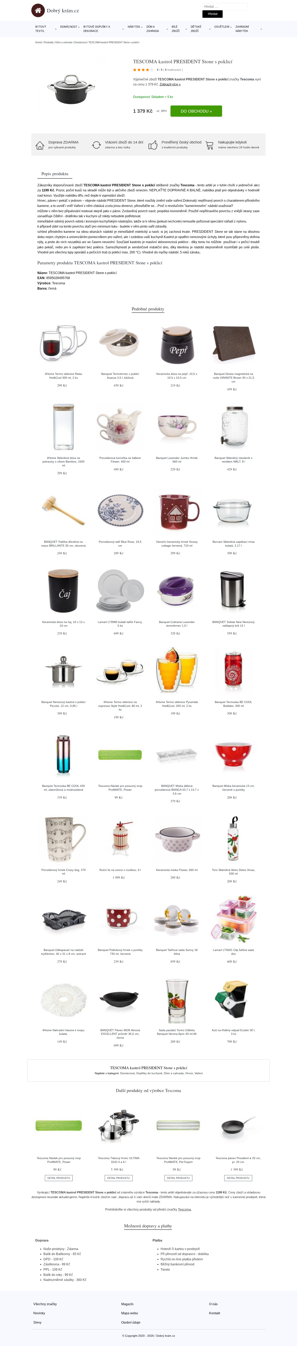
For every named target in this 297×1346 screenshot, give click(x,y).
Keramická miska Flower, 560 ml (177, 870)
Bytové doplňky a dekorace (96, 29)
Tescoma (247, 79)
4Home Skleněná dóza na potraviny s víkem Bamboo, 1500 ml (63, 461)
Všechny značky (45, 1304)
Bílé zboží (176, 29)
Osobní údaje (130, 1322)
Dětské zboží (196, 29)
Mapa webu (129, 1313)
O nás (213, 1304)
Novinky (39, 1313)
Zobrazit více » (170, 84)
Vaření (199, 1073)
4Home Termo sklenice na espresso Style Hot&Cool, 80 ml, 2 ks (120, 705)
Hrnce (189, 1073)
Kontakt (214, 1313)
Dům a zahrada (152, 29)
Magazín (127, 1304)
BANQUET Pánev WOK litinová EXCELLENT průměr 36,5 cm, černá (120, 1034)
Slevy (37, 1322)
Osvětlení (221, 26)
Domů (38, 42)
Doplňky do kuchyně (149, 1073)
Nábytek (134, 26)
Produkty (49, 42)
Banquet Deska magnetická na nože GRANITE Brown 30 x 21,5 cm (233, 377)
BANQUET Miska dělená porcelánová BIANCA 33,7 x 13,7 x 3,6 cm (177, 789)
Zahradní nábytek (242, 29)
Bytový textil (40, 29)
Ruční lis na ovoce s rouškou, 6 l (120, 870)
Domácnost (68, 26)
